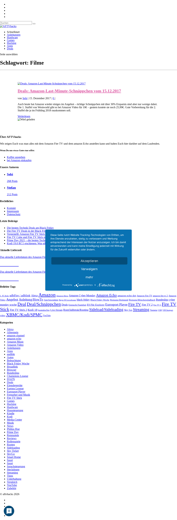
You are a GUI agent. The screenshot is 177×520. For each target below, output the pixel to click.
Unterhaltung (14, 478)
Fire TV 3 (157, 305)
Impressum (13, 211)
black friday (83, 299)
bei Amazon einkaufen (19, 160)
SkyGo (11, 453)
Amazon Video (15, 344)
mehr (89, 277)
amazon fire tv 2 (160, 296)
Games (11, 40)
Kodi (9, 416)
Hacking (11, 43)
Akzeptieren (89, 261)
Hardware (12, 37)
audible (11, 354)
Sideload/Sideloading (106, 309)
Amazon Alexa (62, 296)
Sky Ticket (13, 450)
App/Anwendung (51, 300)
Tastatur (153, 310)
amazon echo (14, 338)
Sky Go (128, 310)
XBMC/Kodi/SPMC (24, 314)
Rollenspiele (13, 441)
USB (160, 310)
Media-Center (14, 419)
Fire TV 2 (147, 304)
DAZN (11, 379)
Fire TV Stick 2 (18, 309)
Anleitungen (13, 34)
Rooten (11, 444)
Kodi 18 (33, 310)
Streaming (141, 309)
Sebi (24, 98)
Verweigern (89, 269)
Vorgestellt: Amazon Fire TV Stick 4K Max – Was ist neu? (39, 234)
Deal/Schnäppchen (44, 304)
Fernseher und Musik (18, 394)
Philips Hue (13, 429)
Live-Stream (56, 310)
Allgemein (12, 332)
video (2, 315)
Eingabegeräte (14, 385)
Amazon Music (15, 341)
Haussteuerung (15, 410)
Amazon (47, 294)
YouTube (47, 315)
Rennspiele (13, 435)
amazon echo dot (127, 295)
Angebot (12, 299)
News (10, 425)
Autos (10, 357)
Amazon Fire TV (144, 295)
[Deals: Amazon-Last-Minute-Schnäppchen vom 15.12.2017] (52, 83)
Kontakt (11, 208)
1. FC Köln (4, 296)
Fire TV (134, 304)
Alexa (34, 295)
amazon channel (16, 335)
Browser (11, 369)
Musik (10, 422)
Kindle (10, 413)
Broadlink (12, 366)
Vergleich (12, 482)
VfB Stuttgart (167, 310)
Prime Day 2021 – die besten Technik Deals (31, 240)
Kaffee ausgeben (16, 157)
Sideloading (13, 447)
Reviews (11, 438)
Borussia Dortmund (119, 300)
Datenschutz (13, 214)
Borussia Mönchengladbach (142, 300)
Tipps (10, 475)
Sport (10, 460)
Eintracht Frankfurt (77, 305)
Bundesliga (162, 299)
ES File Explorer (96, 304)
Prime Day (13, 432)
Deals (10, 48)
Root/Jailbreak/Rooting (75, 309)
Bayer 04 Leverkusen (67, 300)
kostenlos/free (44, 310)
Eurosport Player (116, 304)
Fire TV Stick (14, 397)
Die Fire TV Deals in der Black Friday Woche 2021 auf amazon (42, 230)
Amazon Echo (106, 295)
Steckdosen (13, 469)
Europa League (15, 388)
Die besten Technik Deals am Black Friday (30, 227)
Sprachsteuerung (16, 466)
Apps (10, 45)
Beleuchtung (14, 360)
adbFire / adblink (20, 295)
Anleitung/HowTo (31, 299)
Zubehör (11, 488)
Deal (21, 304)
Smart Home (14, 457)
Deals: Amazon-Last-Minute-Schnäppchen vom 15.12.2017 (69, 91)
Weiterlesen (24, 116)
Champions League (17, 376)
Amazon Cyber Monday (82, 295)
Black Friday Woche (99, 300)
